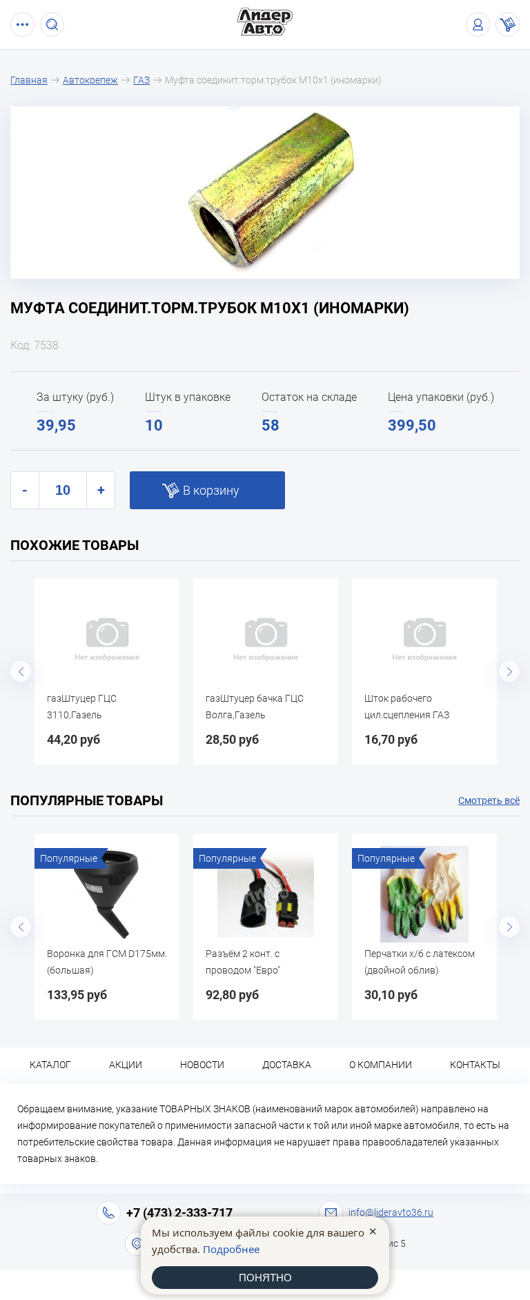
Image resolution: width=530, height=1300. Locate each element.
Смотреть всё (489, 800)
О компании (380, 1064)
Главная (29, 80)
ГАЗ (141, 80)
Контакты (475, 1064)
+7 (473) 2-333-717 (179, 1212)
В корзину (211, 490)
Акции (125, 1064)
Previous (20, 671)
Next (509, 671)
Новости (202, 1064)
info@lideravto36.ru (391, 1212)
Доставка (286, 1064)
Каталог (50, 1064)
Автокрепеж (90, 80)
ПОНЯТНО (265, 1277)
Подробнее (231, 1249)
